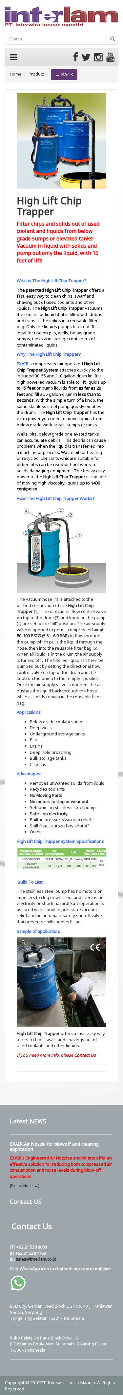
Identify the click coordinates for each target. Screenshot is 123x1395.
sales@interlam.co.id (36, 1259)
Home (16, 74)
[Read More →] (24, 1185)
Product (36, 74)
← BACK (64, 74)
